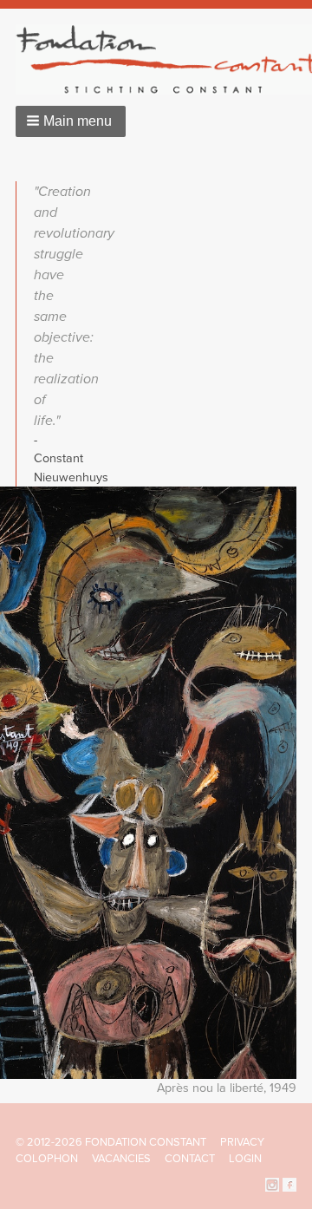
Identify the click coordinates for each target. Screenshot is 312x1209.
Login (245, 1159)
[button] (71, 121)
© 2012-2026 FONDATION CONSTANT (111, 1142)
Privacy (242, 1142)
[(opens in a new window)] (272, 1184)
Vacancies (121, 1159)
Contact (190, 1159)
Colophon (47, 1159)
